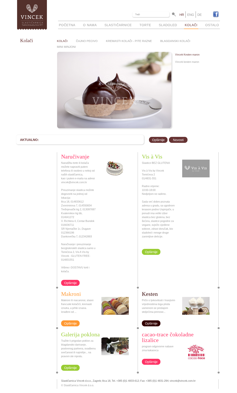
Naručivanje (75, 156)
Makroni (71, 294)
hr (181, 14)
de (199, 14)
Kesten (150, 294)
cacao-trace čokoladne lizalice (168, 337)
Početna (67, 25)
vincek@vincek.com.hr (183, 380)
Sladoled (168, 25)
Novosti (178, 140)
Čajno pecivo (87, 41)
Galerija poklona (80, 334)
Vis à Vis (152, 156)
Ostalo (212, 25)
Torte (145, 25)
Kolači (191, 25)
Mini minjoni (66, 46)
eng (190, 14)
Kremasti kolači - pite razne (129, 41)
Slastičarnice (118, 25)
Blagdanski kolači (175, 41)
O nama (90, 25)
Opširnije (158, 140)
